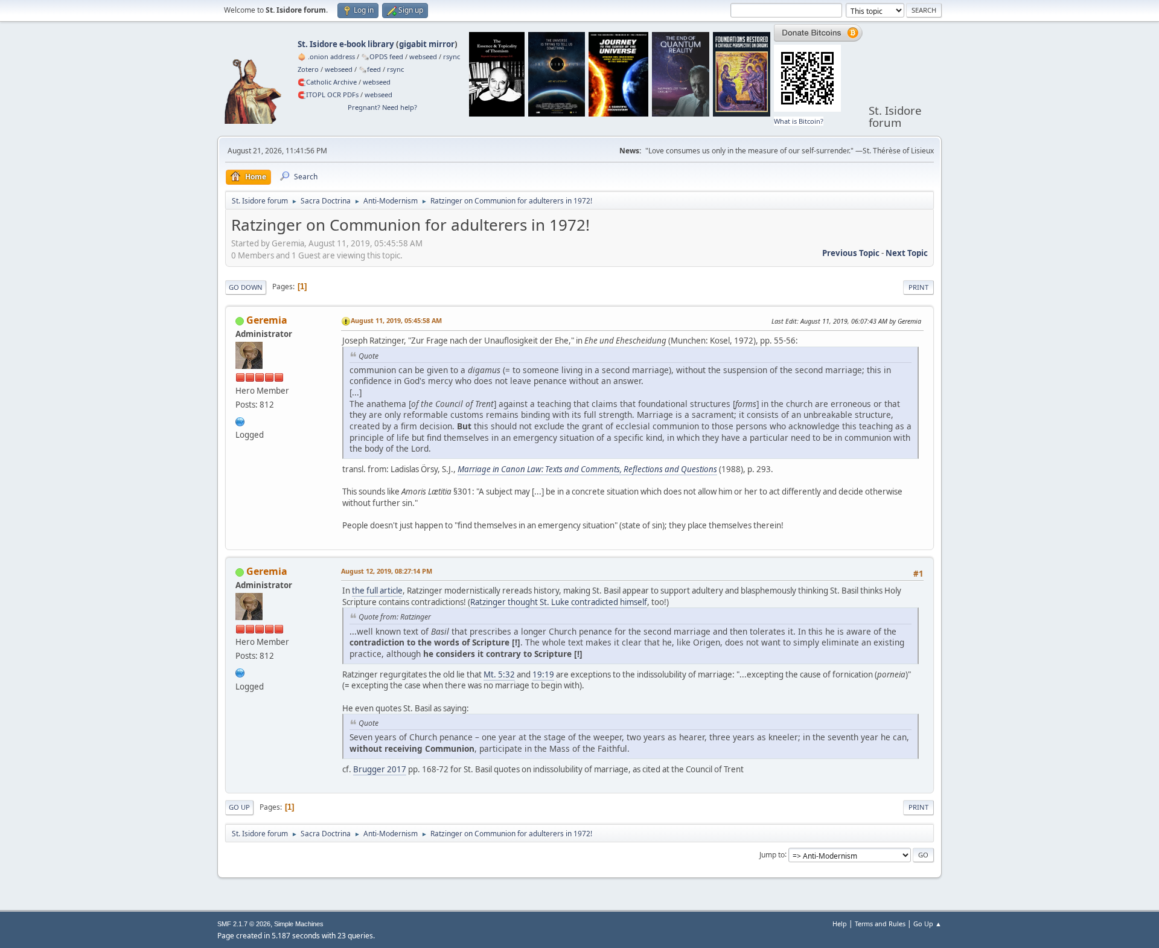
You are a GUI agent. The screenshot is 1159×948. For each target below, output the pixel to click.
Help (839, 923)
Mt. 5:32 (499, 674)
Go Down (246, 287)
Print (918, 287)
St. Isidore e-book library (346, 44)
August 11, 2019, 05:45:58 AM (396, 320)
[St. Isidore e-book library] (240, 420)
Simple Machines (299, 923)
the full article (377, 590)
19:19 (543, 674)
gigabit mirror (427, 44)
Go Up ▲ (927, 923)
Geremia (266, 320)
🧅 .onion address (326, 56)
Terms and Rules (880, 923)
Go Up (239, 807)
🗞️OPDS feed (382, 56)
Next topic (907, 253)
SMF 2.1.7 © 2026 (243, 923)
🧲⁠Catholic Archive (327, 81)
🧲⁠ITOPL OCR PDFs (328, 94)
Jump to (772, 854)
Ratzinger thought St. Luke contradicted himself (558, 602)
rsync (451, 56)
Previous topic (851, 253)
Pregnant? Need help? (382, 107)
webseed (423, 56)
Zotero (308, 69)
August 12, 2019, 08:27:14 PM (386, 570)
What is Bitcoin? (798, 121)
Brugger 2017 (379, 769)
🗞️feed (370, 69)
